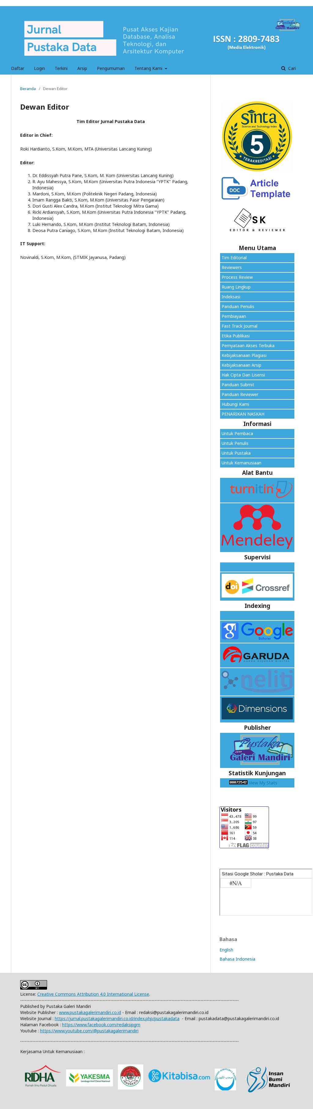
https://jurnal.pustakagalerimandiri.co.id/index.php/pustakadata (117, 1018)
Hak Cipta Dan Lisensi (243, 375)
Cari (291, 68)
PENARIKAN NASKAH (243, 414)
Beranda (28, 88)
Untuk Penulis (235, 443)
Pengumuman (111, 68)
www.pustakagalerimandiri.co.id (90, 1012)
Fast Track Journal (239, 326)
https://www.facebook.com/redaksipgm (101, 1024)
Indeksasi (231, 297)
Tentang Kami (149, 68)
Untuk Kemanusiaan (241, 463)
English (226, 950)
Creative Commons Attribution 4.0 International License (93, 994)
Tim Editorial (234, 257)
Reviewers (232, 267)
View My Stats (263, 783)
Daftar (17, 68)
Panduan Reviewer (240, 394)
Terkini (61, 68)
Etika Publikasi (236, 336)
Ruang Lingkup (236, 287)
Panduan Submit (238, 384)
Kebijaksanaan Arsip (241, 365)
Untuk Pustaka (237, 453)
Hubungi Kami (235, 404)
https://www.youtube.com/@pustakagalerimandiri (89, 1031)
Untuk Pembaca (237, 433)
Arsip (82, 68)
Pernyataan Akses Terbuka (248, 345)
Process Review (237, 277)
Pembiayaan (234, 316)
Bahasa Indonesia (237, 959)
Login (39, 68)
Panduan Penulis (238, 306)
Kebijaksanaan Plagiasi (244, 355)
